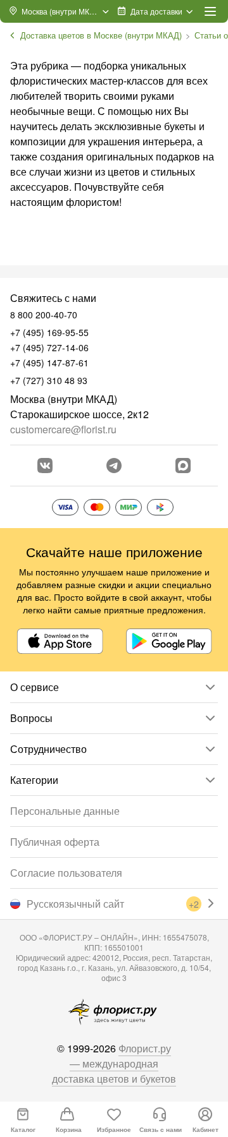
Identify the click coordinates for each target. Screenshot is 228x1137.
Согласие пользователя (66, 872)
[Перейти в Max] (183, 465)
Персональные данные (65, 810)
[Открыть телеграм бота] (114, 465)
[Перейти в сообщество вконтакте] (45, 465)
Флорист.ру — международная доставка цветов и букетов (114, 1063)
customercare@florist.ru (63, 429)
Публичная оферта (54, 841)
